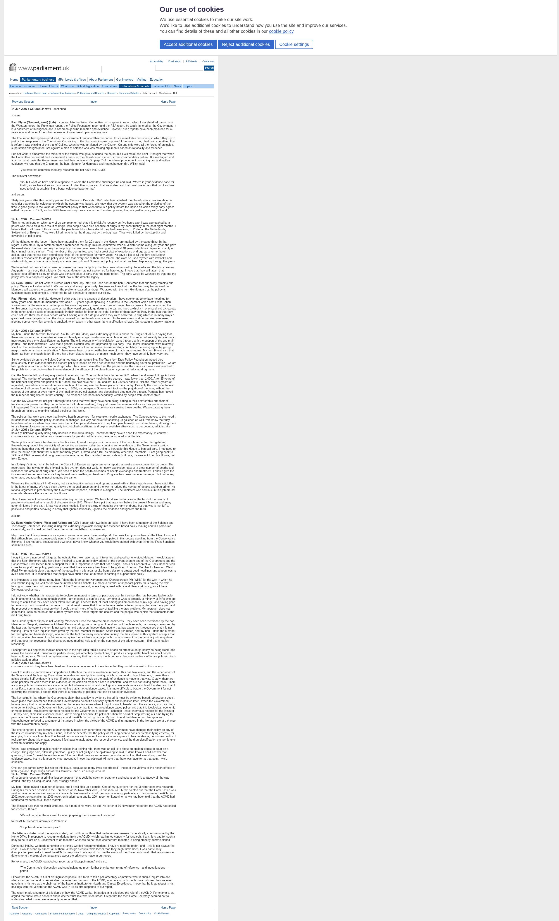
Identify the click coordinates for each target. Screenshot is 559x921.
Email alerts (174, 61)
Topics (188, 86)
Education (157, 79)
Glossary (27, 913)
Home (14, 79)
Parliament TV (161, 86)
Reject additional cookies (246, 44)
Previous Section (23, 101)
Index (93, 101)
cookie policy (281, 31)
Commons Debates (129, 93)
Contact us (208, 61)
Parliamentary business (38, 79)
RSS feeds (191, 61)
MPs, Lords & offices (71, 79)
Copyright (114, 913)
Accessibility (156, 61)
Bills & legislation (88, 86)
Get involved (124, 79)
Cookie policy (145, 913)
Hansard (111, 93)
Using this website (96, 913)
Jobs (80, 913)
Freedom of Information (62, 913)
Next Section (20, 907)
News (177, 86)
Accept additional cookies (188, 44)
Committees (109, 86)
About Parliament (101, 79)
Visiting (142, 79)
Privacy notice (129, 913)
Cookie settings (294, 44)
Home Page (168, 101)
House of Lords (48, 86)
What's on (67, 86)
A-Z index (14, 913)
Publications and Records (90, 93)
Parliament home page (35, 93)
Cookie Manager (161, 913)
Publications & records (135, 86)
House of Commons (22, 86)
